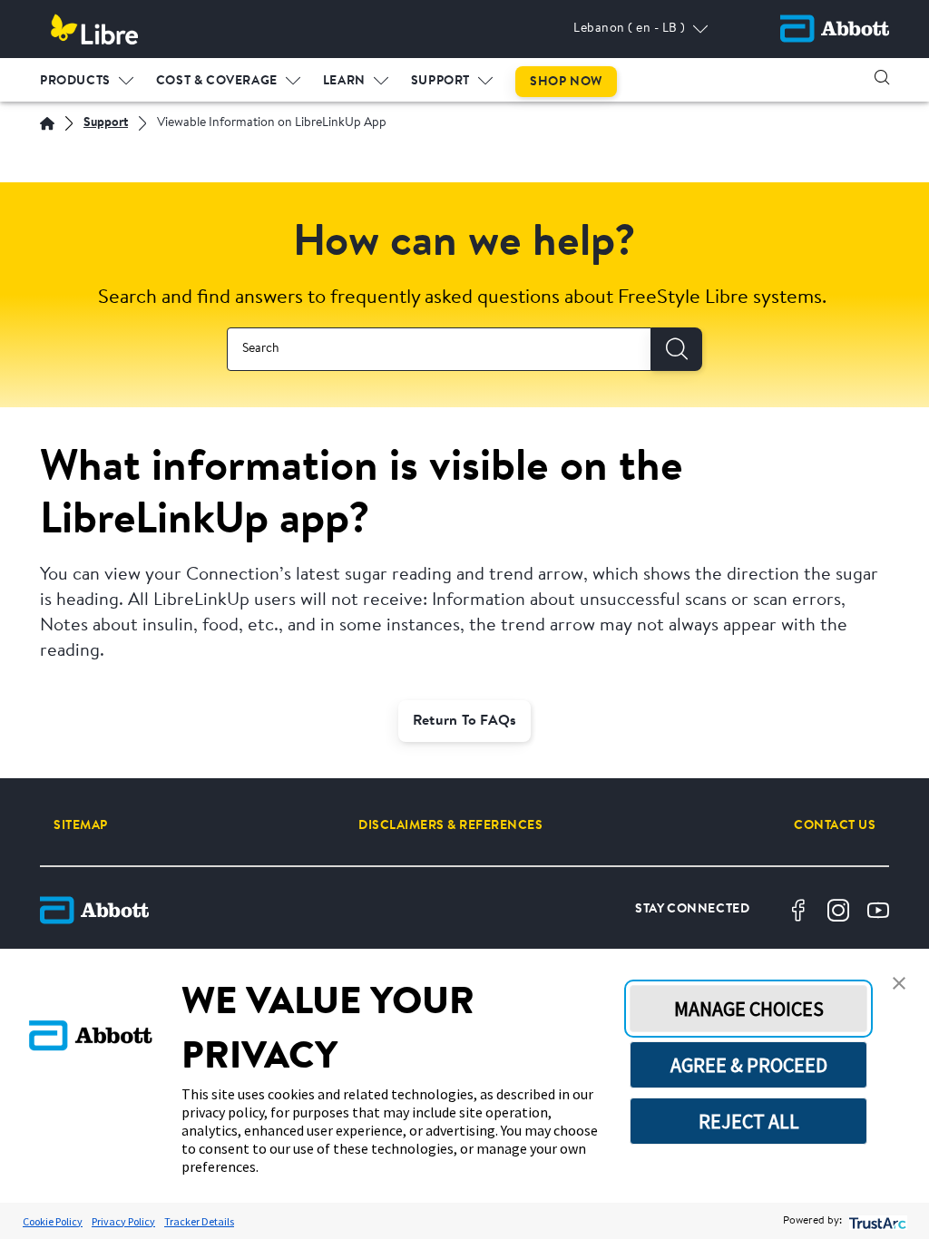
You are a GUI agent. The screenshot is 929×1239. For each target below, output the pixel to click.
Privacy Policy (123, 1221)
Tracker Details (199, 1221)
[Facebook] (798, 911)
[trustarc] (876, 1221)
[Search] (676, 349)
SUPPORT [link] (440, 81)
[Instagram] (838, 911)
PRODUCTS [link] (75, 81)
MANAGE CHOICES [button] (749, 1008)
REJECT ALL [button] (749, 1121)
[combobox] (439, 349)
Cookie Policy (53, 1221)
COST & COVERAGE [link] (217, 81)
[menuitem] (87, 77)
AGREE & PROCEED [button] (748, 1065)
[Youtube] (878, 911)
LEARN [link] (344, 81)
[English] (47, 123)
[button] (882, 77)
